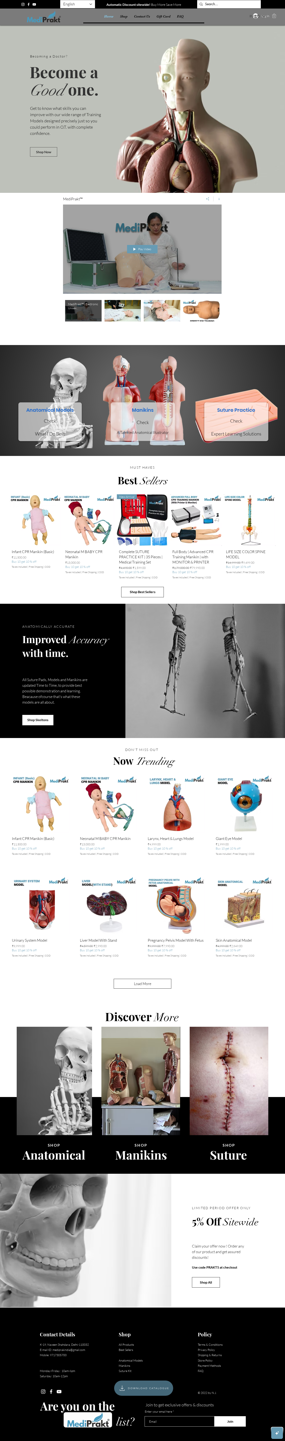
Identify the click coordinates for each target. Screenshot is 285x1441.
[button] (274, 16)
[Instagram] (23, 4)
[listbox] (257, 16)
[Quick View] (35, 520)
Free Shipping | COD (39, 567)
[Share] (207, 198)
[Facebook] (28, 4)
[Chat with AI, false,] (277, 1433)
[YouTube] (34, 4)
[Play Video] (83, 311)
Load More (142, 983)
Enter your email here (158, 1411)
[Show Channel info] (217, 198)
